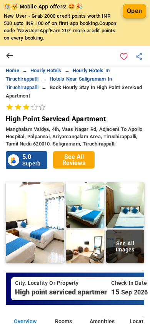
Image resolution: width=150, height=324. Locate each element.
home (12, 70)
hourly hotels (46, 70)
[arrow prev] (9, 56)
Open (134, 11)
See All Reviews (73, 160)
